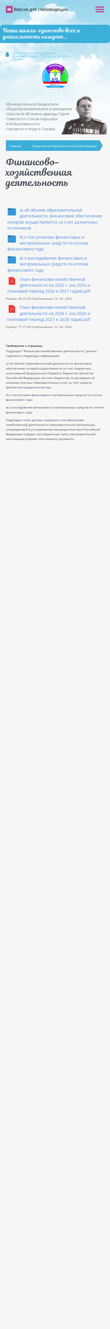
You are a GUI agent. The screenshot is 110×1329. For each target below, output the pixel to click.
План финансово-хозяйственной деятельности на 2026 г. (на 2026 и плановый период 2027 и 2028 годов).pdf (48, 313)
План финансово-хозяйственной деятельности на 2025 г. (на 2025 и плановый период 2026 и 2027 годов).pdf (48, 285)
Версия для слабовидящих (40, 9)
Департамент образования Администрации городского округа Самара (41, 56)
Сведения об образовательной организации (64, 146)
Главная (15, 146)
